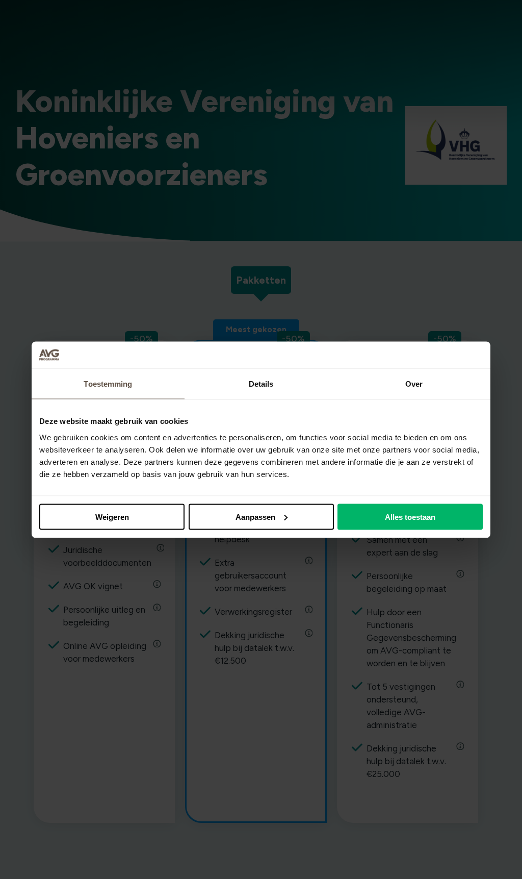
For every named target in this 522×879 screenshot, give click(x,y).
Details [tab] (261, 384)
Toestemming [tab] (108, 384)
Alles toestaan (410, 516)
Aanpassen (255, 516)
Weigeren (112, 516)
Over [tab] (414, 384)
